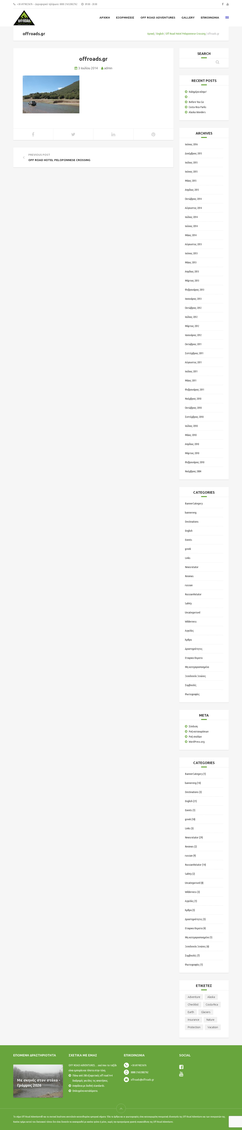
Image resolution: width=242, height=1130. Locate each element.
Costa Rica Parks (197, 107)
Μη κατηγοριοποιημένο (197, 667)
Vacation (213, 1027)
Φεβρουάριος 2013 (194, 289)
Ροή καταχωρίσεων (199, 731)
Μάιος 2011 (190, 380)
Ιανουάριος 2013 (193, 298)
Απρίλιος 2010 (192, 444)
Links (187, 558)
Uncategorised (192, 612)
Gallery (188, 17)
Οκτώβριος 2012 (193, 307)
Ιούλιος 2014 (191, 217)
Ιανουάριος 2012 (193, 335)
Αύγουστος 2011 (193, 362)
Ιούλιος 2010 (191, 425)
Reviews (189, 576)
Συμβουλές (190, 685)
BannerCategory (194, 503)
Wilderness (191, 621)
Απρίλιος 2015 (192, 189)
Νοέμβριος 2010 (193, 398)
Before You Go (196, 102)
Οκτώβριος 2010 (193, 407)
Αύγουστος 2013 (193, 244)
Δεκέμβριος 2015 (193, 153)
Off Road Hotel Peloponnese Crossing (186, 33)
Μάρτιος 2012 (192, 326)
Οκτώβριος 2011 (193, 344)
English (160, 33)
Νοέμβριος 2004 (193, 471)
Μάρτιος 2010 (192, 453)
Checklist (193, 1004)
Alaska (211, 996)
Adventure (194, 996)
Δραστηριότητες (193, 648)
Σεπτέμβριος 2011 (194, 353)
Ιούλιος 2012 (191, 316)
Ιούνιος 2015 (191, 171)
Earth (191, 1012)
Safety (188, 603)
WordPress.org (197, 741)
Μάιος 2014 (190, 235)
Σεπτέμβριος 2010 (194, 416)
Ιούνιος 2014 (191, 226)
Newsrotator (192, 567)
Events (188, 539)
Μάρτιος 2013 (192, 280)
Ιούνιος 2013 (191, 253)
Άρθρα (188, 639)
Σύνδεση (193, 726)
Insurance (193, 1019)
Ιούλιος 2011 (191, 371)
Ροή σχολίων (195, 736)
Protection (194, 1027)
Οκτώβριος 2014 (193, 198)
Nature (210, 1019)
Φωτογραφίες (192, 694)
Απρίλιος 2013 (192, 271)
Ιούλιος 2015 (191, 162)
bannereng (190, 512)
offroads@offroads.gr (142, 1079)
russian (189, 585)
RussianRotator (193, 594)
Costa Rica (212, 1004)
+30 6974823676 (138, 1065)
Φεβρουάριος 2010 (194, 462)
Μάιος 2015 (190, 180)
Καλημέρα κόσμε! (198, 91)
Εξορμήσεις (125, 17)
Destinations (192, 521)
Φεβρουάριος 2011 (194, 389)
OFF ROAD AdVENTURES (157, 17)
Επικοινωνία (210, 17)
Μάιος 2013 (190, 262)
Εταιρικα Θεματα (193, 657)
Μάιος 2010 (190, 435)
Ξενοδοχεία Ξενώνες (195, 676)
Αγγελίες (189, 630)
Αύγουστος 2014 (193, 207)
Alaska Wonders (197, 112)
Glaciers (205, 1012)
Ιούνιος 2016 (191, 144)
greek (188, 548)
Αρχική (104, 17)
